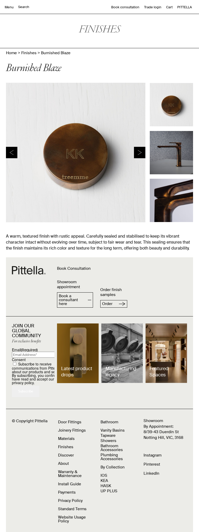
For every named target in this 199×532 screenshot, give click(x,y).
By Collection (113, 467)
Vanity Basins (113, 430)
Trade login (152, 7)
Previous (11, 152)
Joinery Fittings (72, 430)
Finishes (29, 53)
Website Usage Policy (72, 519)
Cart (169, 7)
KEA (104, 480)
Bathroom (109, 422)
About (63, 463)
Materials (66, 438)
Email (25, 349)
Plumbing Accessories (112, 456)
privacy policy (23, 382)
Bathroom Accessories (112, 447)
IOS (104, 475)
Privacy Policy (70, 500)
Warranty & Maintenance (70, 473)
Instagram (152, 455)
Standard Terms (72, 509)
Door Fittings (69, 422)
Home (11, 53)
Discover (66, 455)
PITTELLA (184, 7)
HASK (106, 485)
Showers (108, 440)
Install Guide (69, 484)
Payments (67, 492)
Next (139, 152)
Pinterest (152, 464)
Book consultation (125, 7)
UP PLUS (109, 491)
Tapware (108, 435)
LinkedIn (151, 473)
